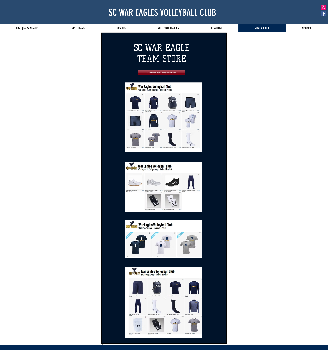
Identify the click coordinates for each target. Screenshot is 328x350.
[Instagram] (323, 7)
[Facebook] (323, 13)
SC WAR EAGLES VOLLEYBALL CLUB (162, 12)
